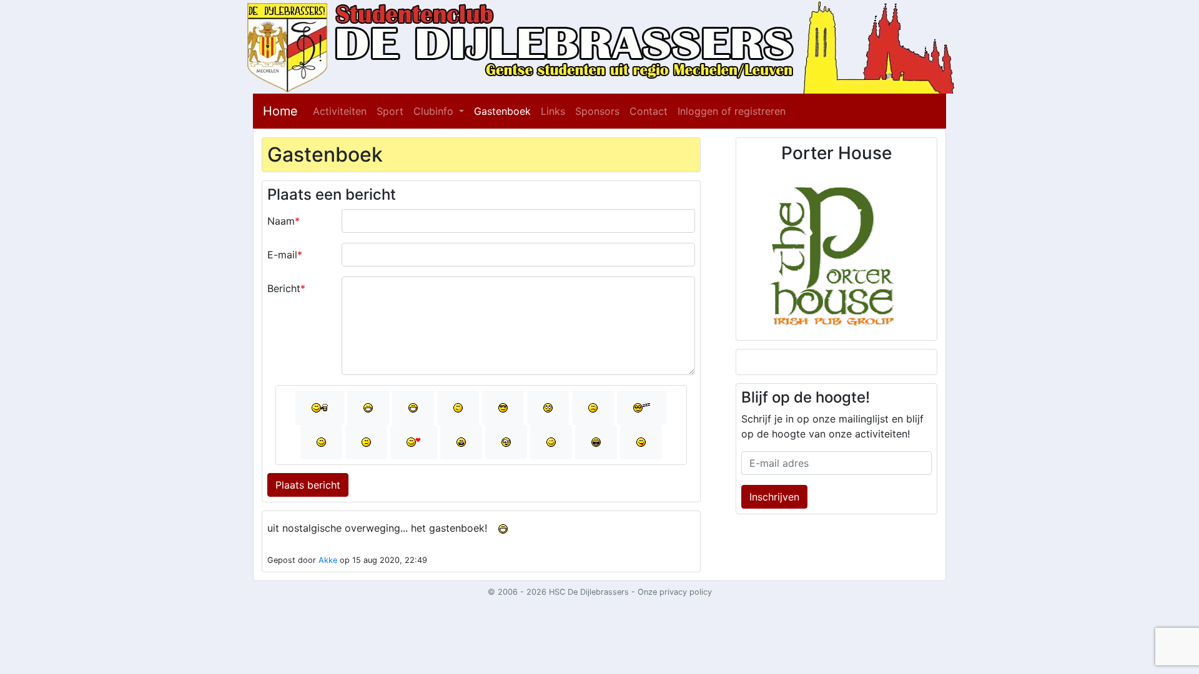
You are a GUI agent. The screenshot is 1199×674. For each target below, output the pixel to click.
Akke (327, 560)
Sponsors (597, 111)
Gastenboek (502, 111)
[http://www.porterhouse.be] (836, 251)
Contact (648, 111)
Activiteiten (340, 111)
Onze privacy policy (675, 592)
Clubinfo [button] (434, 111)
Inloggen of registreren (732, 111)
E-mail (282, 254)
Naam (281, 221)
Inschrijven (774, 497)
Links (553, 111)
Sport (390, 111)
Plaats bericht (307, 485)
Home (280, 111)
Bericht (283, 288)
